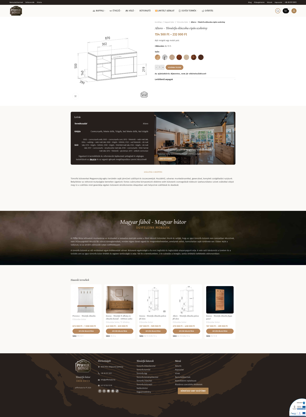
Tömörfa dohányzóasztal (147, 377)
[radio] (157, 57)
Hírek (177, 373)
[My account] (294, 10)
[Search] (277, 10)
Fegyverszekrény (144, 392)
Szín (157, 51)
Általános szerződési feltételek (188, 384)
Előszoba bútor (182, 22)
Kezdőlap (158, 22)
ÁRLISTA (93, 160)
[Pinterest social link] (113, 391)
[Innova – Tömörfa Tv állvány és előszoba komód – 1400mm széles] (119, 300)
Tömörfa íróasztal (144, 381)
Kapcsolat (179, 370)
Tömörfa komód (143, 370)
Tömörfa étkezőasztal (146, 366)
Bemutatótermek (182, 377)
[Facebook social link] (100, 391)
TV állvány (124, 322)
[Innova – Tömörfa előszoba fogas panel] (220, 300)
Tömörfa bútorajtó (144, 384)
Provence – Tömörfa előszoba (84, 316)
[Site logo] (15, 10)
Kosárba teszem (174, 67)
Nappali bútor (169, 22)
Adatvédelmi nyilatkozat (185, 381)
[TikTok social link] (117, 391)
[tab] (153, 172)
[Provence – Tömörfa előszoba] (86, 300)
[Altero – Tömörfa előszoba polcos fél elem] (186, 300)
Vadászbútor (142, 388)
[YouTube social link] (108, 391)
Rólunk (178, 366)
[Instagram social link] (104, 391)
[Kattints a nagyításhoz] (76, 96)
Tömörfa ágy (142, 373)
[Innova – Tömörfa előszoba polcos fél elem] (153, 300)
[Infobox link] (291, 2)
